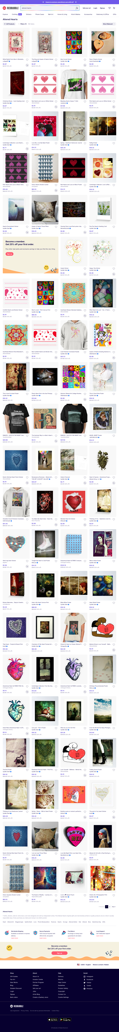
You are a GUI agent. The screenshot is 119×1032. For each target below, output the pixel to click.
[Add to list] (27, 59)
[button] (60, 2)
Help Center (62, 982)
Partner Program (38, 982)
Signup (12, 994)
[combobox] (50, 8)
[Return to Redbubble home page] (10, 8)
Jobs (34, 991)
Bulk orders (14, 997)
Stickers (28, 14)
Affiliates (36, 985)
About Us (36, 976)
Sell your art (37, 988)
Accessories (88, 14)
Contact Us (62, 994)
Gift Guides (14, 976)
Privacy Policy (25, 1010)
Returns (60, 979)
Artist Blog (36, 994)
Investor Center (38, 979)
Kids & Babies (75, 14)
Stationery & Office (102, 14)
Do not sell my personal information (40, 1010)
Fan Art (12, 979)
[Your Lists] (110, 8)
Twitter (89, 982)
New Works (14, 982)
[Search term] (77, 8)
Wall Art (50, 14)
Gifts (114, 14)
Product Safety (63, 988)
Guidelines (61, 985)
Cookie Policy (55, 1010)
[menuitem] (5, 14)
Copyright (61, 991)
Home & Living (62, 14)
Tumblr (89, 985)
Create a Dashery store (40, 997)
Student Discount (16, 988)
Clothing (16, 14)
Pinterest (89, 988)
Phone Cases (39, 14)
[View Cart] (114, 8)
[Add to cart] (27, 65)
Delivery (61, 976)
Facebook (90, 979)
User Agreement (14, 1010)
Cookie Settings (63, 997)
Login (12, 991)
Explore (5, 14)
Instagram (90, 976)
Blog (11, 985)
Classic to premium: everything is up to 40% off (60, 2)
